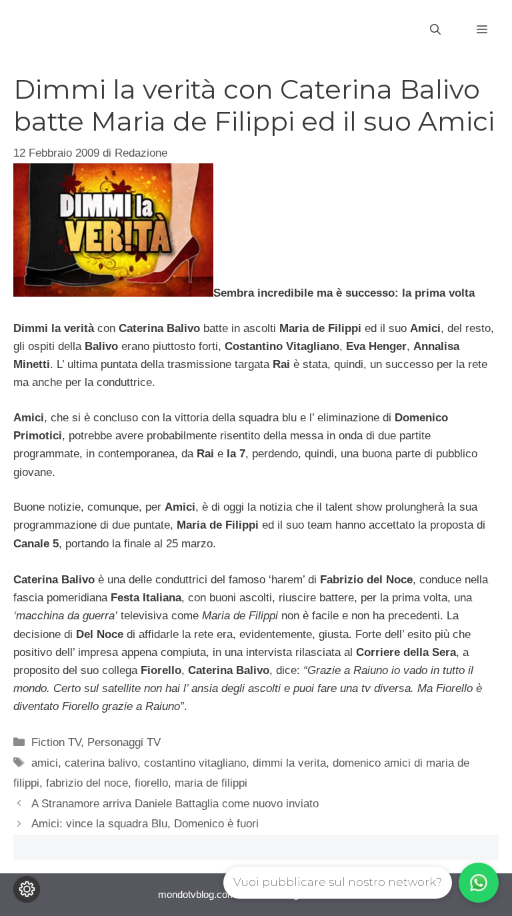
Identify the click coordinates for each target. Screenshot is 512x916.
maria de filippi (211, 783)
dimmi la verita (289, 763)
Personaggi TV (124, 742)
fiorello (151, 783)
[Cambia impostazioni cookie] (26, 889)
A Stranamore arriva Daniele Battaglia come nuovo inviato (175, 803)
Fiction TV (56, 742)
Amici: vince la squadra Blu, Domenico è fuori (145, 823)
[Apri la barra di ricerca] (435, 30)
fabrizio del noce (87, 783)
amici (44, 763)
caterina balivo (101, 763)
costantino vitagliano (195, 763)
